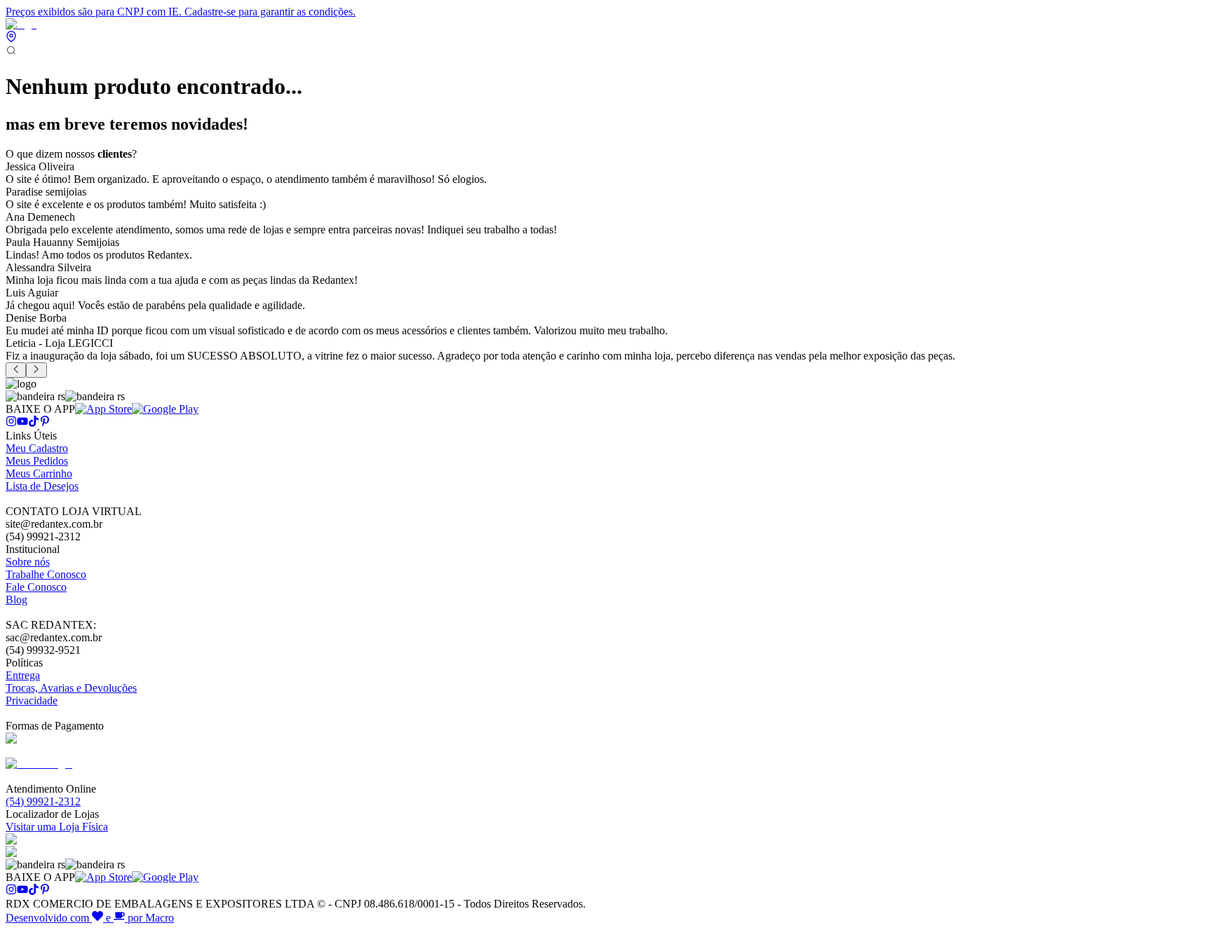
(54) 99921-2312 (43, 801)
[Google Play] (165, 409)
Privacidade (32, 700)
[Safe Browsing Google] (39, 764)
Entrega (23, 675)
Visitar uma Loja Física (57, 827)
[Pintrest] (44, 423)
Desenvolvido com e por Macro (90, 918)
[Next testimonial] (36, 370)
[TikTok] (33, 423)
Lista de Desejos (42, 486)
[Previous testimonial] (16, 370)
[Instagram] (11, 423)
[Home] (21, 24)
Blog (16, 600)
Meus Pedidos (37, 461)
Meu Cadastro (37, 448)
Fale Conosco (36, 587)
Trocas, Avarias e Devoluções (71, 688)
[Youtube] (22, 423)
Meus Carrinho (39, 473)
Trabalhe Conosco (46, 574)
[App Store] (103, 409)
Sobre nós (28, 562)
